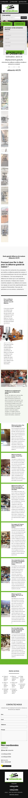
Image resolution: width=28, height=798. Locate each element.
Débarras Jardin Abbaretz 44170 (6, 685)
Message (3, 729)
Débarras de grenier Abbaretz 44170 (14, 685)
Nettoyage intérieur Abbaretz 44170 (6, 691)
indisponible (5, 1)
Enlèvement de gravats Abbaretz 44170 (22, 686)
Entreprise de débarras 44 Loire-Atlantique (4, 176)
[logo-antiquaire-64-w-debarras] (14, 777)
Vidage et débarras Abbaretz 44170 (6, 678)
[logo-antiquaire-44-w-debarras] (10, 8)
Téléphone (3, 724)
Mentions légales (14, 794)
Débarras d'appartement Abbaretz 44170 (14, 678)
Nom (2, 714)
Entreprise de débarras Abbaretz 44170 (14, 691)
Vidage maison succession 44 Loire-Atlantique (4, 195)
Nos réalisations (7, 24)
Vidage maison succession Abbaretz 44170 (22, 679)
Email (2, 719)
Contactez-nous (20, 24)
